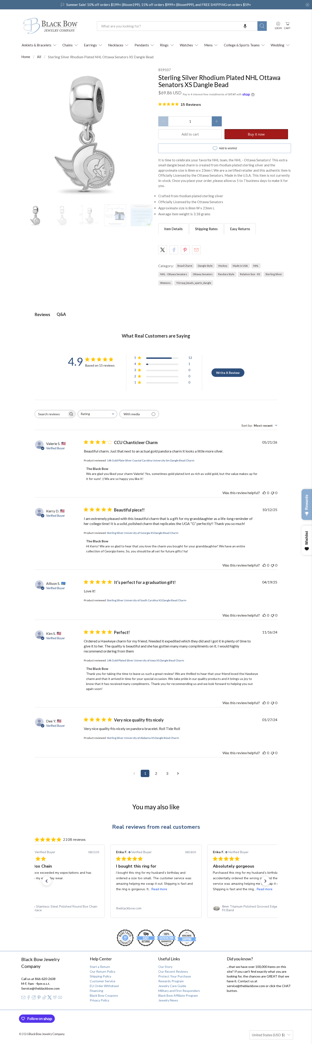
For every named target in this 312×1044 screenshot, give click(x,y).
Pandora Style (226, 274)
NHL (256, 265)
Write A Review (228, 373)
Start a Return (100, 967)
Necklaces (115, 45)
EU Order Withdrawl (104, 986)
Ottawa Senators (203, 274)
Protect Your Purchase (174, 976)
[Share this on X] (162, 249)
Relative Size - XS (250, 274)
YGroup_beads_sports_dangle (193, 282)
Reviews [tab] (42, 314)
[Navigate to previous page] (134, 773)
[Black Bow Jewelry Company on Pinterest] (39, 998)
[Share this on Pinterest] (185, 249)
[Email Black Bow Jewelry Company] (23, 998)
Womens (165, 282)
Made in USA (240, 265)
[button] (245, 26)
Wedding (277, 45)
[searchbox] (51, 414)
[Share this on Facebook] (173, 249)
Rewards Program (171, 981)
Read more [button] (159, 889)
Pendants (142, 45)
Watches (186, 45)
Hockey (222, 265)
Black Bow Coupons (104, 995)
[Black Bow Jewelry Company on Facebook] (28, 998)
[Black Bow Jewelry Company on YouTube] (60, 998)
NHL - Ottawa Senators (173, 274)
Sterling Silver (273, 274)
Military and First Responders (179, 991)
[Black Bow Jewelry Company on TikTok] (44, 998)
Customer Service (102, 981)
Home (25, 57)
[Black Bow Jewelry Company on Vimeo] (55, 998)
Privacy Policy (99, 1000)
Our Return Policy (102, 971)
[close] (307, 5)
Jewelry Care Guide (172, 986)
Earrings (90, 45)
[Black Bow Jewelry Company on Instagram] (34, 998)
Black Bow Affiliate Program (178, 995)
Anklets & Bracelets (36, 45)
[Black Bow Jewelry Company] (55, 26)
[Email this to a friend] (196, 249)
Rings (164, 45)
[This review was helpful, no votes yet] (264, 492)
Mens (208, 45)
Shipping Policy (100, 976)
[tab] (173, 228)
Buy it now (256, 134)
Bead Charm (184, 265)
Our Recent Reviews (173, 971)
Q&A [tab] (61, 314)
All (39, 57)
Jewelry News (168, 1000)
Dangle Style (205, 265)
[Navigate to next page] (178, 773)
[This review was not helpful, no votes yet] (272, 492)
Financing (96, 991)
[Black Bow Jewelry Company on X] (50, 998)
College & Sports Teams (242, 45)
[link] (59, 908)
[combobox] (177, 26)
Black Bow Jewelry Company (46, 1034)
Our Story (165, 967)
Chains (67, 45)
